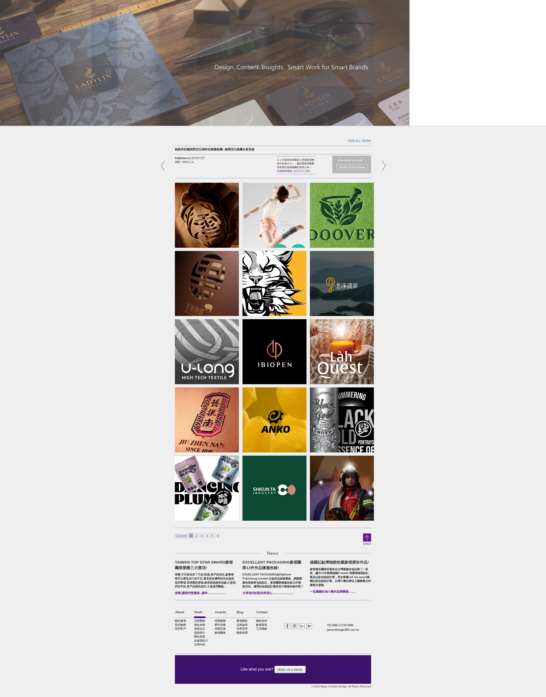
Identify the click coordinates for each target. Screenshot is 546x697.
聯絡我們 (261, 620)
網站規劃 (199, 636)
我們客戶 (180, 628)
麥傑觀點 (242, 620)
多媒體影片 (201, 640)
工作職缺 (261, 628)
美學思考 (242, 628)
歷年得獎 (220, 624)
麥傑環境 (261, 624)
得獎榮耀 (220, 620)
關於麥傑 (180, 620)
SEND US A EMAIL (290, 669)
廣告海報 (199, 624)
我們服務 (180, 624)
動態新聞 (242, 632)
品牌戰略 (199, 620)
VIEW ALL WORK (359, 141)
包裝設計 (199, 628)
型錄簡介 (199, 632)
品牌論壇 (242, 624)
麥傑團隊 (220, 632)
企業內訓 (199, 644)
